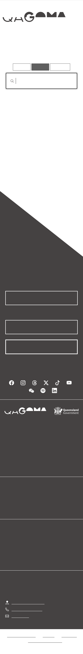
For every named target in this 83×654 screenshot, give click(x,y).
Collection (35, 33)
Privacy (48, 635)
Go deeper (65, 50)
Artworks (15, 50)
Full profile (14, 135)
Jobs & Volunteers (21, 635)
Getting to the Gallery (28, 602)
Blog (46, 496)
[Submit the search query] (8, 81)
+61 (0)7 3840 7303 (27, 609)
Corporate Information (45, 640)
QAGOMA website (19, 502)
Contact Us (20, 616)
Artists (39, 50)
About (48, 502)
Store (9, 507)
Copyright (69, 635)
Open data (13, 496)
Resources (60, 67)
